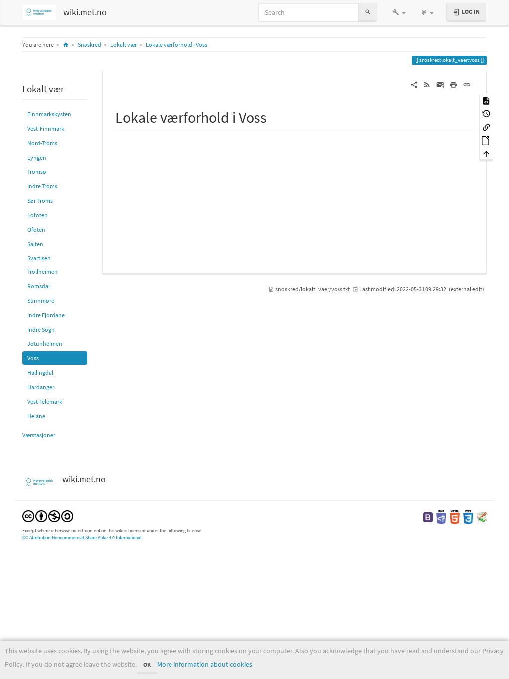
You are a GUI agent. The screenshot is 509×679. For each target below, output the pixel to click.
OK (147, 664)
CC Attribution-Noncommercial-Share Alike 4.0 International (82, 537)
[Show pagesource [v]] (486, 100)
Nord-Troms (42, 143)
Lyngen (36, 157)
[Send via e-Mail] (440, 84)
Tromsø (36, 171)
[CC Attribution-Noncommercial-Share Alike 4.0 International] (47, 515)
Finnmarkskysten (49, 114)
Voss (33, 358)
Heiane (36, 416)
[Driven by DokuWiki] (482, 516)
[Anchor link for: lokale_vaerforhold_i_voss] (274, 116)
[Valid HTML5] (455, 516)
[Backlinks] (486, 126)
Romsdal (38, 286)
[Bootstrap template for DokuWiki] (428, 516)
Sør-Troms (40, 200)
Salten (35, 244)
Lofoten (37, 215)
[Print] (453, 84)
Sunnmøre (40, 300)
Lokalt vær (123, 44)
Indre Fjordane (46, 315)
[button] (399, 12)
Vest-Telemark (44, 401)
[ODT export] (486, 140)
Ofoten (36, 229)
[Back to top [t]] (486, 153)
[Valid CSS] (468, 516)
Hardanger (40, 387)
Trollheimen (42, 271)
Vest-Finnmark (45, 128)
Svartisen (39, 258)
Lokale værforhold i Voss (176, 44)
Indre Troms (42, 186)
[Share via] (414, 84)
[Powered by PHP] (441, 516)
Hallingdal (40, 372)
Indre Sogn (41, 329)
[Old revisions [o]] (486, 113)
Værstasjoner (38, 435)
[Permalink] (467, 84)
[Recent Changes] (427, 84)
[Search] (367, 12)
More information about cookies (204, 664)
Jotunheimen (44, 343)
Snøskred (89, 44)
